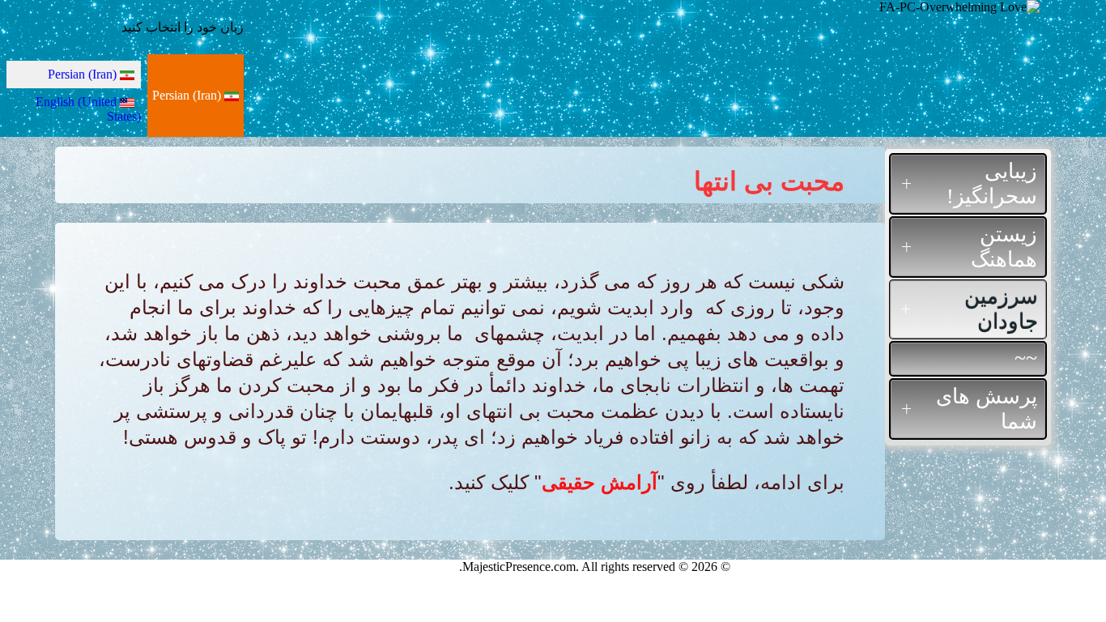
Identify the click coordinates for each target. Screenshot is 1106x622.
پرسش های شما (986, 409)
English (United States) (88, 109)
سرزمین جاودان (1001, 309)
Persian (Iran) (188, 95)
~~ (1026, 358)
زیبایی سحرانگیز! (991, 184)
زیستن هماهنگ (1004, 247)
